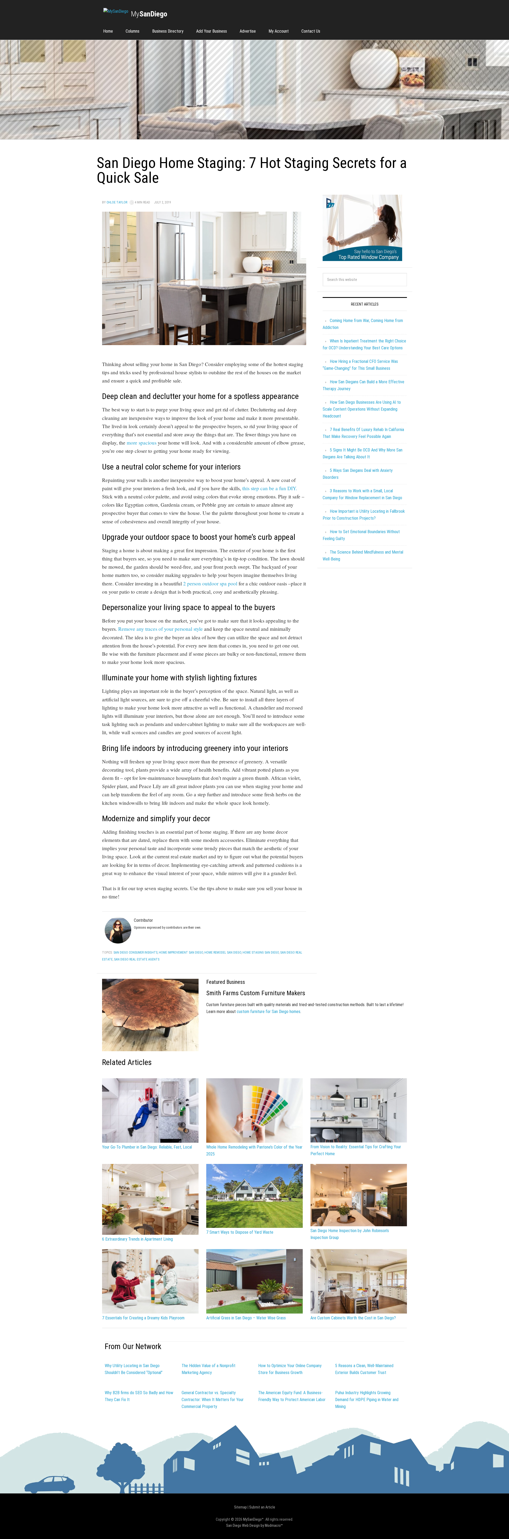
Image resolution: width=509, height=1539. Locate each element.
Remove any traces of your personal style (160, 628)
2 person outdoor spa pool (210, 583)
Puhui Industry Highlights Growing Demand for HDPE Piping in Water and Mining (366, 1399)
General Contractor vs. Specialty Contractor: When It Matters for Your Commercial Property (213, 1399)
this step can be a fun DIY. (269, 488)
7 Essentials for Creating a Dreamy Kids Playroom (143, 1317)
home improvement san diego (181, 952)
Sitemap (240, 1507)
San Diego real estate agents (136, 959)
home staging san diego (261, 952)
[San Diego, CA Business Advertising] (115, 11)
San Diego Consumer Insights (135, 952)
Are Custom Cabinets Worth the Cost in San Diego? (353, 1317)
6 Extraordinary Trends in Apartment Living (137, 1239)
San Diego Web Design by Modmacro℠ (254, 1525)
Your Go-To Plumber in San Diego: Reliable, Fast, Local (147, 1147)
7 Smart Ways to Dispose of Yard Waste (239, 1232)
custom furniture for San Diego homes (268, 1011)
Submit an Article (262, 1507)
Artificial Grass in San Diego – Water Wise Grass (246, 1317)
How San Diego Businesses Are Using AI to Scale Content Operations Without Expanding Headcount (362, 409)
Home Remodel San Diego (222, 952)
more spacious (141, 442)
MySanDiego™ (253, 1519)
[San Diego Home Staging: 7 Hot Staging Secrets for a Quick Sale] (204, 342)
